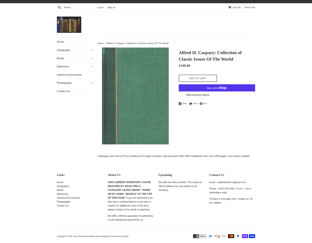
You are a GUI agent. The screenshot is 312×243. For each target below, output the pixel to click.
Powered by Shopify (120, 236)
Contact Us (63, 91)
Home (60, 41)
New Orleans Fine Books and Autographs (91, 236)
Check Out (249, 7)
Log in (101, 7)
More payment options (197, 94)
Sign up (111, 7)
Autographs (75, 50)
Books (75, 58)
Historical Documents (69, 74)
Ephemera (75, 66)
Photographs (75, 83)
